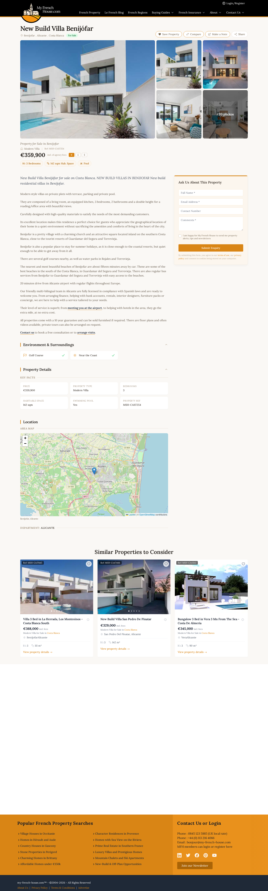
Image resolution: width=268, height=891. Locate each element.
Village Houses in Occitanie (37, 833)
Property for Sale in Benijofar (39, 143)
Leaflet (131, 514)
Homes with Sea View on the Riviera (118, 839)
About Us (22, 887)
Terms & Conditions (63, 887)
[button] (94, 471)
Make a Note (219, 34)
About (213, 12)
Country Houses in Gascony (38, 845)
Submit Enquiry (210, 248)
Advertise (83, 887)
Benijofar (29, 35)
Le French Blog (114, 12)
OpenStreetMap (147, 514)
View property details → (37, 652)
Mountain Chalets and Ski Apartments (119, 858)
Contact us (27, 332)
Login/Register (235, 3)
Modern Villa (32, 148)
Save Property (170, 34)
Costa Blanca (56, 35)
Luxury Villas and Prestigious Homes (118, 852)
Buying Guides (161, 12)
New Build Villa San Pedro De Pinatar (125, 619)
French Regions (137, 12)
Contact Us (233, 12)
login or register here (217, 846)
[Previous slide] (23, 586)
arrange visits (86, 332)
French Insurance (190, 12)
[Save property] (89, 564)
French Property (89, 12)
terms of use (223, 255)
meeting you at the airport (85, 308)
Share (241, 34)
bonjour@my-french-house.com (209, 842)
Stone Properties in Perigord (38, 852)
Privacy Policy (40, 887)
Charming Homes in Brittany (38, 858)
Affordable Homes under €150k (40, 864)
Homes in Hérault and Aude (38, 839)
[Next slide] (89, 586)
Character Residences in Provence (117, 833)
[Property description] (88, 619)
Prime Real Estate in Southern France (119, 845)
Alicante (42, 35)
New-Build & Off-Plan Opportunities (118, 864)
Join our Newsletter (195, 865)
